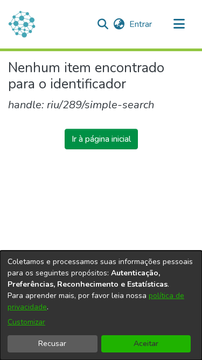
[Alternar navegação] (179, 24)
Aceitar (146, 343)
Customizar (26, 322)
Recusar (52, 343)
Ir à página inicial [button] (101, 139)
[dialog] (101, 305)
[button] (102, 24)
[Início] (22, 24)
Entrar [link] (141, 24)
